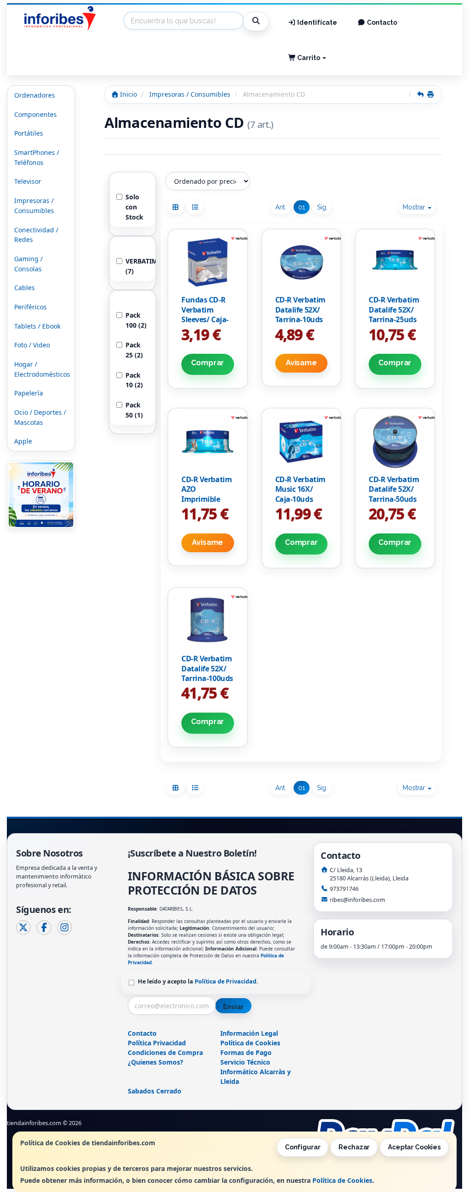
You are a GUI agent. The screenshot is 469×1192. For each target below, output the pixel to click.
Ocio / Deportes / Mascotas (40, 417)
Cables (24, 287)
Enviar (233, 1007)
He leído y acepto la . (198, 981)
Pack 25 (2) (134, 350)
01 (301, 207)
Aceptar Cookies (414, 1147)
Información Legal (249, 1033)
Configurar (303, 1147)
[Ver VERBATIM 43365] (301, 441)
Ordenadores (34, 95)
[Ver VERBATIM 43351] (395, 441)
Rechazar (354, 1147)
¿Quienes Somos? (155, 1062)
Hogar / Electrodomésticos (42, 369)
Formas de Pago (246, 1052)
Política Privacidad (157, 1042)
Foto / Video (32, 345)
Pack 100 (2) (136, 320)
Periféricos (30, 306)
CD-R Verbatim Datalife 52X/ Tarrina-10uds (300, 309)
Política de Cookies (342, 1180)
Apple (23, 441)
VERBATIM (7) (137, 266)
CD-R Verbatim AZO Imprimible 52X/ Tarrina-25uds (206, 499)
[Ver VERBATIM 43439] (207, 441)
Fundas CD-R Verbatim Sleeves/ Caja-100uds (205, 315)
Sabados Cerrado (154, 1091)
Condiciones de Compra (165, 1052)
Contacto (381, 22)
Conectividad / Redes (36, 234)
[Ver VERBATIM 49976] (207, 262)
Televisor (27, 181)
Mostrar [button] (415, 207)
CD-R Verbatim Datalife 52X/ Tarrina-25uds (394, 309)
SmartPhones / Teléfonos (36, 157)
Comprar (207, 362)
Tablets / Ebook (37, 326)
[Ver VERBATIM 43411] (207, 621)
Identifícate (316, 22)
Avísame (301, 362)
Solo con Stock (134, 206)
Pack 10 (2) (134, 380)
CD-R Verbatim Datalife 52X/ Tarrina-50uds (394, 489)
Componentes (35, 114)
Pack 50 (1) (134, 410)
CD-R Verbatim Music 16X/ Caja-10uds (300, 489)
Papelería (28, 393)
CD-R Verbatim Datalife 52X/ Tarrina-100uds (207, 668)
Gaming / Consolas (28, 263)
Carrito (309, 57)
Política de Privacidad (225, 981)
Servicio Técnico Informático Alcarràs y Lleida (255, 1072)
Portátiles (28, 133)
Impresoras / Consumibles (34, 205)
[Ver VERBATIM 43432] (395, 262)
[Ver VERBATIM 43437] (301, 262)
